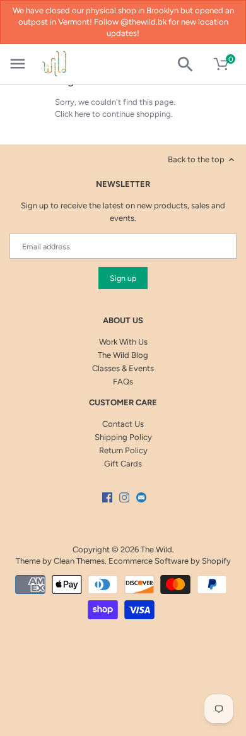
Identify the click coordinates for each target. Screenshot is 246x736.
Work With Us (123, 342)
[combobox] (190, 64)
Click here (72, 114)
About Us (123, 320)
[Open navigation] (17, 63)
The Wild (156, 549)
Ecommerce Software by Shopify (169, 561)
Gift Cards (123, 463)
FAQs (123, 381)
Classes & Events (123, 368)
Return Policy (123, 450)
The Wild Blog (123, 355)
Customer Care (123, 402)
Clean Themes (79, 561)
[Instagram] (124, 496)
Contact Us (123, 424)
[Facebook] (107, 496)
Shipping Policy (123, 437)
